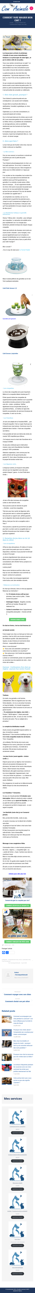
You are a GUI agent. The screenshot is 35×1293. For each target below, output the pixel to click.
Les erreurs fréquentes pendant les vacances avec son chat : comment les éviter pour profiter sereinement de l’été (23, 1068)
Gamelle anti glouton (9, 319)
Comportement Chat (13, 959)
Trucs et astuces (6, 961)
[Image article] (7, 1019)
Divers (20, 959)
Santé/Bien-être (27, 959)
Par (14, 963)
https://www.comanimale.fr (21, 977)
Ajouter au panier (17, 1133)
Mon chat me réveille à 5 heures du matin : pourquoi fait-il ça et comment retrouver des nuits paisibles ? (22, 1044)
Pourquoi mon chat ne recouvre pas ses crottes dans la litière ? (23, 1056)
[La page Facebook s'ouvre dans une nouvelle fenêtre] (23, 1)
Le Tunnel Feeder (24, 250)
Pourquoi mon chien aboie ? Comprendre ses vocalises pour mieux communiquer (23, 1032)
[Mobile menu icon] (31, 8)
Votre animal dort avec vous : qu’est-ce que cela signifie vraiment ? (22, 1080)
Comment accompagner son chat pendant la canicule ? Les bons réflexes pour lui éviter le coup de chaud (23, 1019)
